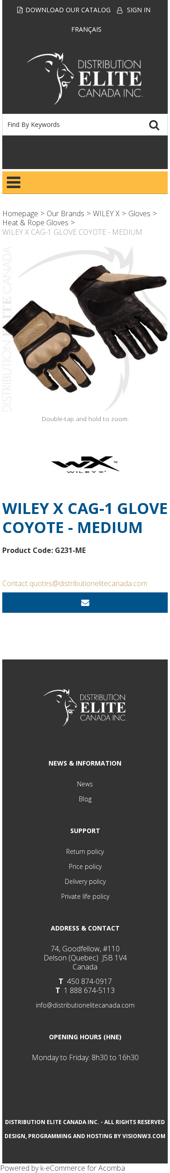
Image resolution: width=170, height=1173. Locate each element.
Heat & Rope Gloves (35, 223)
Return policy (85, 851)
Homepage (20, 213)
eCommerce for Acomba (85, 1168)
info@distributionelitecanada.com (85, 1005)
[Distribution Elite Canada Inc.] (85, 79)
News (85, 784)
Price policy (85, 866)
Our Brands (65, 213)
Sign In (139, 9)
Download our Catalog (68, 9)
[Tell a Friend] (85, 602)
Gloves (139, 213)
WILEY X (106, 213)
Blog (85, 799)
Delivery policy (85, 881)
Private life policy (85, 896)
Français (86, 29)
